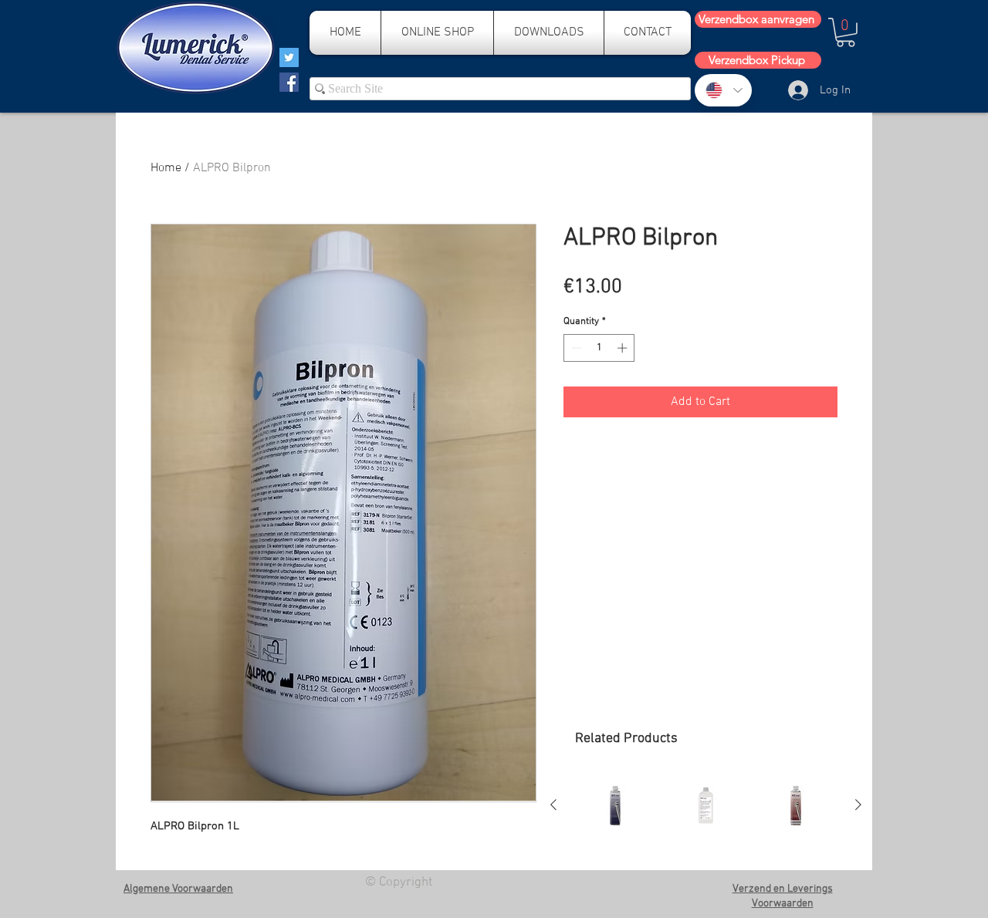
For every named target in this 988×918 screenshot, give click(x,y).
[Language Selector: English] (723, 90)
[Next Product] (858, 804)
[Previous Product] (553, 804)
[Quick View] (615, 805)
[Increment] (623, 348)
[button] (845, 32)
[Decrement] (575, 348)
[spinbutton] (599, 348)
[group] (706, 805)
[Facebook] (289, 82)
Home (166, 168)
